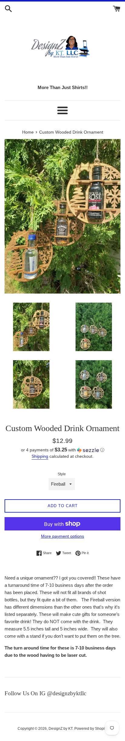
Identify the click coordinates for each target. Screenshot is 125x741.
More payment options (62, 536)
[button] (62, 450)
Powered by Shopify (90, 728)
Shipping (40, 456)
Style (62, 474)
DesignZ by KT (61, 728)
